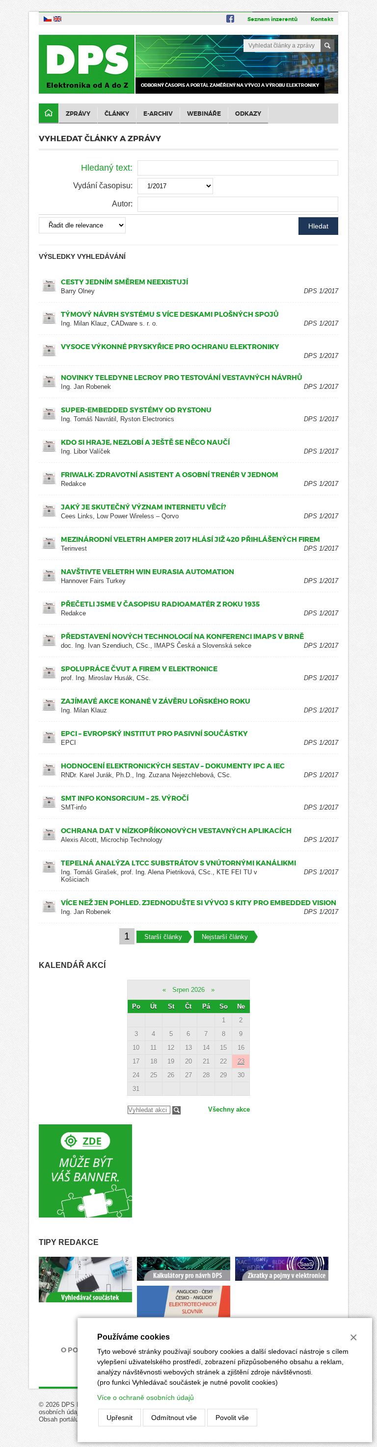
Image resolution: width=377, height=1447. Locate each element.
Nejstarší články (225, 936)
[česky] (48, 18)
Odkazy (248, 114)
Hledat (318, 226)
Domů (48, 113)
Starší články (163, 936)
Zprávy (78, 114)
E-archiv (158, 114)
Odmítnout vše (174, 1418)
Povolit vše (232, 1418)
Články (117, 114)
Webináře (204, 114)
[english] (57, 18)
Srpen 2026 (188, 989)
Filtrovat (176, 1110)
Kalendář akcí (72, 965)
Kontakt (322, 19)
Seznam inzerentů (272, 19)
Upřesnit (120, 1418)
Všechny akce (229, 1109)
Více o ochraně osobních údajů (145, 1397)
